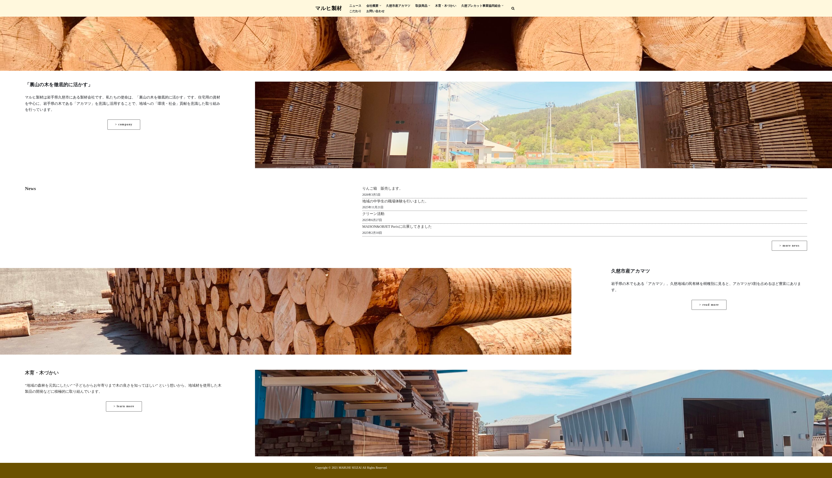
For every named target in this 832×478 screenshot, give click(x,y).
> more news (789, 245)
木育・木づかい (445, 5)
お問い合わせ (375, 11)
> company (124, 124)
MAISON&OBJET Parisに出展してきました (397, 226)
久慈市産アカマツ (398, 5)
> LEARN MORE (124, 406)
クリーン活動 (373, 214)
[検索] (513, 8)
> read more (709, 304)
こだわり (355, 11)
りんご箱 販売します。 (382, 188)
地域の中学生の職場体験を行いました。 (395, 201)
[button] (380, 5)
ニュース (355, 5)
